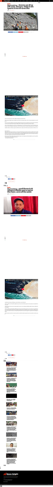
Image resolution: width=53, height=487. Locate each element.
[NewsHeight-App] (24, 56)
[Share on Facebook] (13, 215)
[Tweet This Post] (18, 215)
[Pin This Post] (23, 215)
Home (48, 484)
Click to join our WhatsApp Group (8, 479)
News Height (12, 10)
